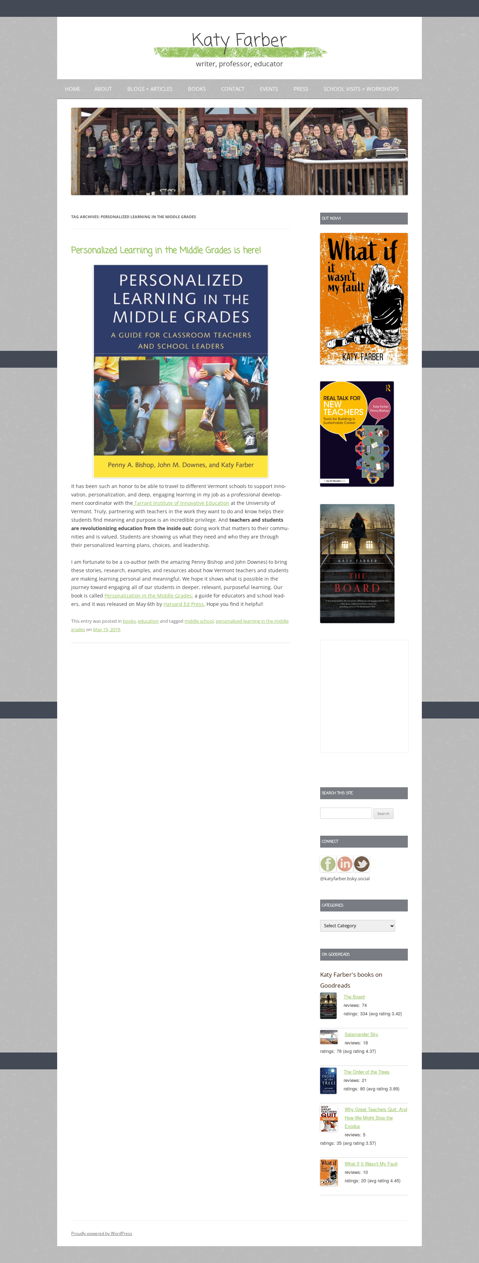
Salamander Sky (361, 1034)
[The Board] (332, 1007)
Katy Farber (239, 41)
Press (301, 88)
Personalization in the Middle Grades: (148, 595)
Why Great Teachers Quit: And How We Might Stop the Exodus (376, 1117)
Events (269, 88)
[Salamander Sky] (332, 1038)
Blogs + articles (150, 88)
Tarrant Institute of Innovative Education (181, 503)
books (129, 621)
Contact (232, 88)
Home (72, 88)
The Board (354, 996)
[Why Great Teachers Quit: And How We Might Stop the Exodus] (332, 1119)
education (148, 621)
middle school (199, 621)
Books (197, 88)
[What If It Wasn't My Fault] (332, 1174)
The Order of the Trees (367, 1071)
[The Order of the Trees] (332, 1082)
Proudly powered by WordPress (101, 1233)
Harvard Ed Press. (184, 604)
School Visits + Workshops (361, 88)
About (103, 88)
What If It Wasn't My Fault (371, 1163)
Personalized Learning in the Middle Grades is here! (166, 250)
